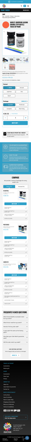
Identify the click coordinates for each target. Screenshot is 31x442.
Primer (5, 379)
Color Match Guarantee (9, 387)
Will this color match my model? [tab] (11, 342)
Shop (3, 14)
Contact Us (6, 389)
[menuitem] (20, 6)
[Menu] (24, 6)
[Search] (20, 6)
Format (5, 84)
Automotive (6, 366)
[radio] (9, 87)
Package (5, 101)
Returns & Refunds (8, 404)
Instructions (6, 395)
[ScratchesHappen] (4, 6)
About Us (5, 384)
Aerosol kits (21, 186)
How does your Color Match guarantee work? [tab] (13, 337)
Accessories (6, 374)
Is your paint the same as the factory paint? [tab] (13, 331)
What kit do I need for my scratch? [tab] (12, 322)
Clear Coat (6, 376)
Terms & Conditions (8, 407)
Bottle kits (9, 186)
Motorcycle (6, 368)
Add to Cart (15, 123)
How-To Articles (7, 397)
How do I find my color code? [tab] (11, 327)
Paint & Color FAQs (8, 400)
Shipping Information (9, 402)
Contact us (14, 355)
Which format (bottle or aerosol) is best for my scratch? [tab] (13, 317)
